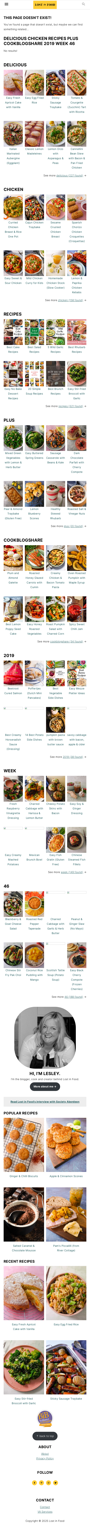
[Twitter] (55, 1482)
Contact (45, 1507)
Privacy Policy (45, 1458)
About (45, 1453)
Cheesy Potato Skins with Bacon (55, 808)
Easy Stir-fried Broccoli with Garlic (77, 393)
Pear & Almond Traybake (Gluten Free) (13, 513)
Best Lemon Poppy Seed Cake (13, 629)
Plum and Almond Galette (13, 578)
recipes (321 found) (70, 406)
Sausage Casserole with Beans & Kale (55, 458)
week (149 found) (72, 872)
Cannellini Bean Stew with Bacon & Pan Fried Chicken (77, 158)
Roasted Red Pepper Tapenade (34, 924)
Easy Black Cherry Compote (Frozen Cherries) (77, 979)
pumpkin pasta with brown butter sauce (55, 739)
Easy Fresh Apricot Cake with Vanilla (13, 102)
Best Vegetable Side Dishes (55, 693)
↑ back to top (45, 1436)
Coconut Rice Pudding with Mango (34, 975)
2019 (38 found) (73, 756)
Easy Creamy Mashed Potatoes (13, 859)
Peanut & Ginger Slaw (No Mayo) (76, 924)
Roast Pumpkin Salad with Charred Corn (55, 629)
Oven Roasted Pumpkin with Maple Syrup (77, 578)
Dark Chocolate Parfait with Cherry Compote (76, 462)
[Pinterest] (41, 1482)
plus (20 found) (73, 526)
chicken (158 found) (70, 300)
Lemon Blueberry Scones (34, 513)
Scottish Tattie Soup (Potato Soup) (55, 975)
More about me (43, 1086)
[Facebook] (34, 1482)
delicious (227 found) (69, 175)
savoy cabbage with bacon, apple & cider (76, 739)
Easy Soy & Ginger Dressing (77, 808)
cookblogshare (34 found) (66, 641)
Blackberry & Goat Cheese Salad (13, 924)
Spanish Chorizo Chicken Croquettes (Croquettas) (77, 232)
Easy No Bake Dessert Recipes (13, 393)
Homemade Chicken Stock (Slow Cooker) (56, 283)
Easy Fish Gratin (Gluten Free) (55, 859)
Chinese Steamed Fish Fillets (76, 859)
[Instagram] (48, 1482)
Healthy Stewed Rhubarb (55, 513)
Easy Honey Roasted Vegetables (34, 629)
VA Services (45, 1511)
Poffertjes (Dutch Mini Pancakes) (34, 693)
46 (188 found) (73, 996)
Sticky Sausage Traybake (55, 102)
